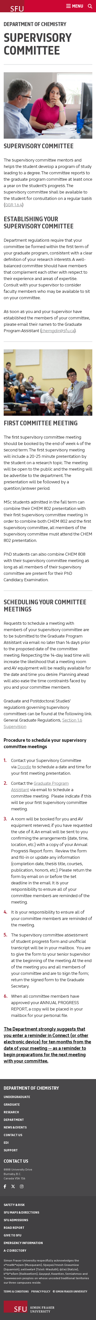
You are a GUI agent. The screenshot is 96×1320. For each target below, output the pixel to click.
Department (14, 1120)
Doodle (24, 767)
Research (11, 1112)
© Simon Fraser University (70, 1291)
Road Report (14, 1228)
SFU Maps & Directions (21, 1212)
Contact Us (13, 1135)
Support (11, 1150)
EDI (6, 1143)
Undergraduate (17, 1097)
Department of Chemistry (35, 24)
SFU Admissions (16, 1220)
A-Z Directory (15, 1250)
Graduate (12, 1104)
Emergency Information (23, 1243)
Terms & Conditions (16, 1291)
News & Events (15, 1127)
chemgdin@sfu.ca (57, 330)
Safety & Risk (14, 1205)
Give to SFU (12, 1235)
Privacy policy (40, 1291)
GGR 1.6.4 (13, 205)
